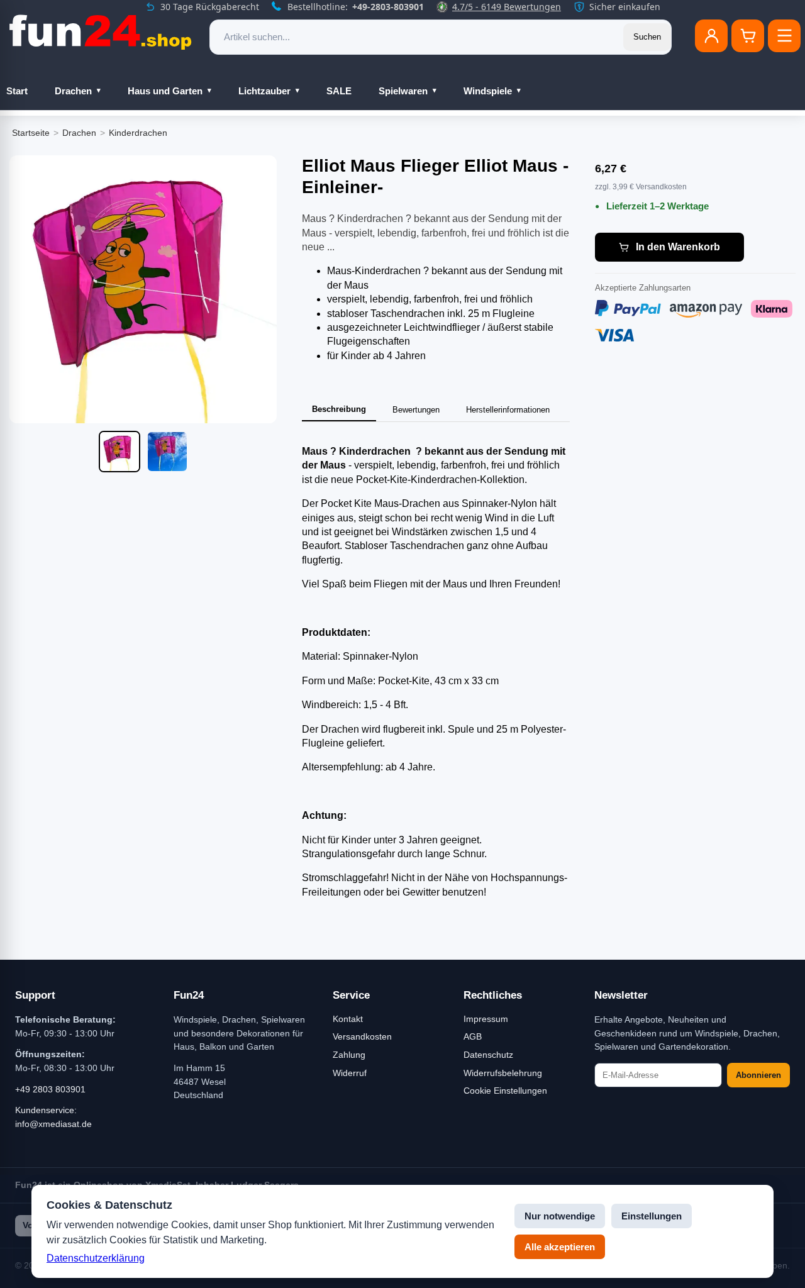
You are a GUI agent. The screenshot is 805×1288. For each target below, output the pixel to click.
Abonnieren (758, 1075)
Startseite (31, 133)
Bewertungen (416, 409)
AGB (473, 1036)
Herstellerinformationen (508, 409)
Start (17, 91)
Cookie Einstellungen (505, 1090)
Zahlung (349, 1055)
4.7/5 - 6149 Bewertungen (506, 7)
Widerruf (350, 1073)
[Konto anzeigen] (711, 35)
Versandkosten (362, 1036)
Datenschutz (488, 1055)
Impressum (486, 1019)
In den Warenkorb (678, 247)
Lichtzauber (264, 91)
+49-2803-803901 (388, 7)
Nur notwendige (560, 1216)
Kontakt (348, 1019)
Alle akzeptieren (560, 1246)
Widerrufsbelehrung (503, 1073)
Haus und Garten (165, 91)
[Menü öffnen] (784, 35)
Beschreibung (339, 409)
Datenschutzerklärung (96, 1258)
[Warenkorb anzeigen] (747, 35)
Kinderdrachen (138, 133)
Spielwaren (403, 91)
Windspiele (488, 91)
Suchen (647, 37)
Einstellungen (651, 1216)
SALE (339, 91)
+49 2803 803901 (50, 1089)
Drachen (73, 91)
